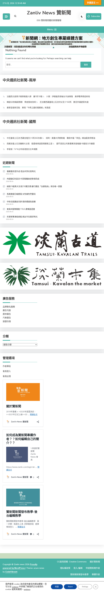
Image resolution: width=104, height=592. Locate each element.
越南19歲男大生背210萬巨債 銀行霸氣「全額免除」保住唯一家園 (34, 186)
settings (15, 587)
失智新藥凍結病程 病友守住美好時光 (22, 217)
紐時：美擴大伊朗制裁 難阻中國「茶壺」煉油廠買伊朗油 (70, 138)
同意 (57, 587)
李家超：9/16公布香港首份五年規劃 (22, 149)
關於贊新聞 (95, 561)
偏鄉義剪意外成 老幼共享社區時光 (21, 171)
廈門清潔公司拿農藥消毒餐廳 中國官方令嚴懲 (75, 143)
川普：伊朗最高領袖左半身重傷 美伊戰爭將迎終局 (68, 96)
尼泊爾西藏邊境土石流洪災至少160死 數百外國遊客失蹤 (64, 102)
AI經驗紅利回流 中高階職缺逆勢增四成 (23, 179)
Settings (85, 587)
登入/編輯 (78, 568)
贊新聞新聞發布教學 (79, 574)
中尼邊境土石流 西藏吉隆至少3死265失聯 (24, 138)
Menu (50, 29)
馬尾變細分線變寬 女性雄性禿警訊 (21, 194)
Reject (70, 587)
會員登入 (7, 371)
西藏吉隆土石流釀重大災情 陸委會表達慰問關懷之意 (29, 143)
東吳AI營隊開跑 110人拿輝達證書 (21, 209)
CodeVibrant (11, 572)
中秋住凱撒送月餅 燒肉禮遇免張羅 (21, 202)
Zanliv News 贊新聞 (49, 13)
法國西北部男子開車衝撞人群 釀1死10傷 (24, 96)
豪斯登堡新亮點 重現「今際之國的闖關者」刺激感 (28, 108)
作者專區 (7, 366)
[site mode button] (81, 16)
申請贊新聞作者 (93, 568)
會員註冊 (7, 376)
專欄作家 (96, 574)
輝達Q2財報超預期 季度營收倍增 (21, 102)
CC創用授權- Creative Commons (72, 561)
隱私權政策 (65, 568)
